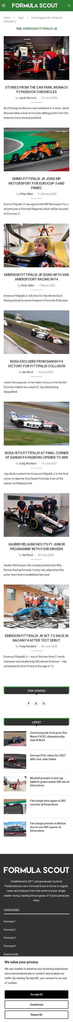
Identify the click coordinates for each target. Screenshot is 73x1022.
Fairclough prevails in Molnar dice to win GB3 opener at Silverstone (48, 827)
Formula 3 (10, 937)
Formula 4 (10, 946)
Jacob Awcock (27, 97)
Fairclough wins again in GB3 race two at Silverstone (48, 802)
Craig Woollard (27, 463)
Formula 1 (10, 921)
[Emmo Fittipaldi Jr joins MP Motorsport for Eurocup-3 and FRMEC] (36, 149)
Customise (36, 1004)
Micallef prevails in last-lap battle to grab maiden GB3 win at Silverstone (49, 782)
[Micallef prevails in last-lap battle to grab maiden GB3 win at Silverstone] (15, 783)
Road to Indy (11, 954)
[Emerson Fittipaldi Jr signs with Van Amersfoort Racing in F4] (36, 245)
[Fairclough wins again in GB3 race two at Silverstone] (15, 806)
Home (7, 17)
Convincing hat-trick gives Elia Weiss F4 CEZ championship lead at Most (48, 736)
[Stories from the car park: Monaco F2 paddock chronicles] (36, 58)
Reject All (36, 1014)
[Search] (69, 5)
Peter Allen (26, 193)
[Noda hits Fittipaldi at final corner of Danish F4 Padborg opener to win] (36, 423)
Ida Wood (27, 372)
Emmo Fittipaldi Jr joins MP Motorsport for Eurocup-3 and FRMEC (36, 183)
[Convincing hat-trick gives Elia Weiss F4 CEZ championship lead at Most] (15, 738)
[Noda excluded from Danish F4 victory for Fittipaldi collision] (36, 332)
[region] (36, 989)
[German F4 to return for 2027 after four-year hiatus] (15, 761)
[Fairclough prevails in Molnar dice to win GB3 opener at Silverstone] (15, 829)
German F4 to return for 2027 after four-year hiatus (47, 757)
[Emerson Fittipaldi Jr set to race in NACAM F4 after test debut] (36, 606)
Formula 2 (10, 929)
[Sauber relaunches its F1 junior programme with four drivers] (36, 515)
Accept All (37, 994)
